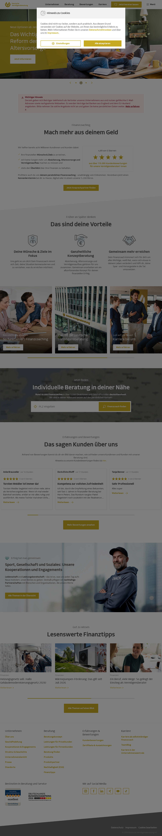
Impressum (52, 32)
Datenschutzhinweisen (100, 29)
